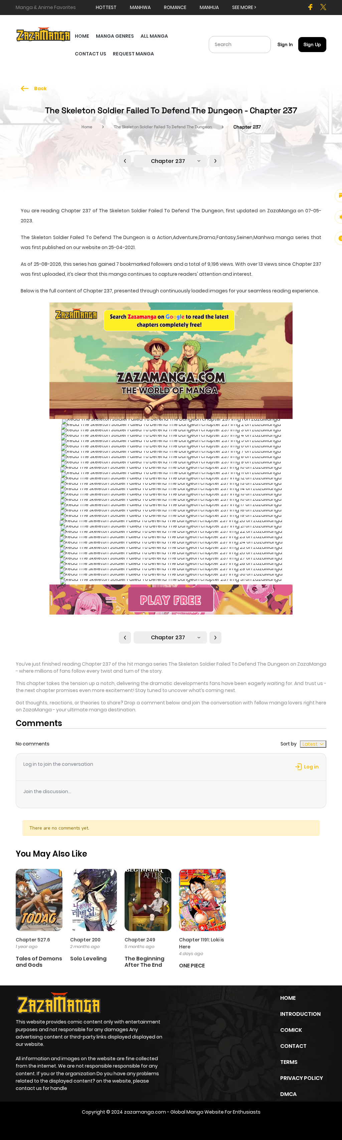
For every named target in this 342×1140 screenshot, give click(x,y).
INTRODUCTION (300, 1014)
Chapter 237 (168, 161)
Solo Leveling (88, 958)
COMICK (291, 1030)
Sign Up (312, 44)
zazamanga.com (145, 1112)
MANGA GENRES (115, 36)
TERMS (289, 1062)
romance (175, 7)
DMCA (288, 1094)
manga (118, 274)
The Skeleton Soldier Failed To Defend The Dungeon (163, 127)
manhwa (140, 7)
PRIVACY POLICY (301, 1078)
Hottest (106, 7)
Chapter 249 (140, 939)
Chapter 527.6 (33, 939)
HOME (82, 36)
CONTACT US (90, 53)
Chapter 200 (85, 939)
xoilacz (151, 1126)
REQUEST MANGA (133, 53)
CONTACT (293, 1046)
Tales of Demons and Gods (39, 962)
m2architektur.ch (209, 1126)
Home (86, 127)
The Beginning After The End (144, 962)
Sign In (285, 44)
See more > (244, 7)
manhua (209, 7)
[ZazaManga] (43, 33)
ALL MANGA (154, 36)
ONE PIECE (192, 965)
